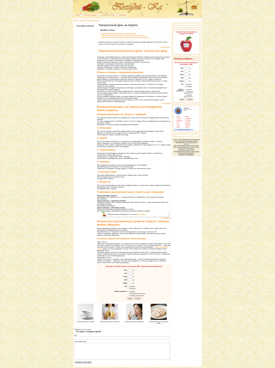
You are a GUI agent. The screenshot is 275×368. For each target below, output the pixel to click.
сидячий (132, 291)
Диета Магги (141, 214)
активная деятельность (137, 295)
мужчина (132, 286)
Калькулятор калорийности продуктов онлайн (186, 32)
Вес (126, 273)
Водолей (188, 124)
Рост (125, 270)
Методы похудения (91, 15)
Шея (125, 280)
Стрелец (188, 120)
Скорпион (188, 118)
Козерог (188, 122)
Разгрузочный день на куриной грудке (158, 322)
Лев (178, 124)
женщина (133, 288)
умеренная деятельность (137, 293)
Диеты (78, 15)
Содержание (190, 154)
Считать (137, 298)
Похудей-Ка (137, 7)
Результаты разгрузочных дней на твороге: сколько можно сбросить (125, 37)
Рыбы (187, 126)
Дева (178, 126)
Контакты (182, 154)
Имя (75, 335)
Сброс (130, 298)
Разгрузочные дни (93, 20)
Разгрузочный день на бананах (109, 321)
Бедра (125, 283)
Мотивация (122, 15)
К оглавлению (165, 47)
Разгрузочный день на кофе (85, 321)
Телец (179, 118)
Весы (187, 116)
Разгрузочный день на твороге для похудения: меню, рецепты (123, 35)
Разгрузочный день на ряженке (134, 321)
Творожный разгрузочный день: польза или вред (118, 33)
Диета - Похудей (80, 20)
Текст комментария (80, 341)
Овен (178, 116)
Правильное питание (108, 15)
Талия (125, 276)
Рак (178, 122)
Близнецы (180, 120)
